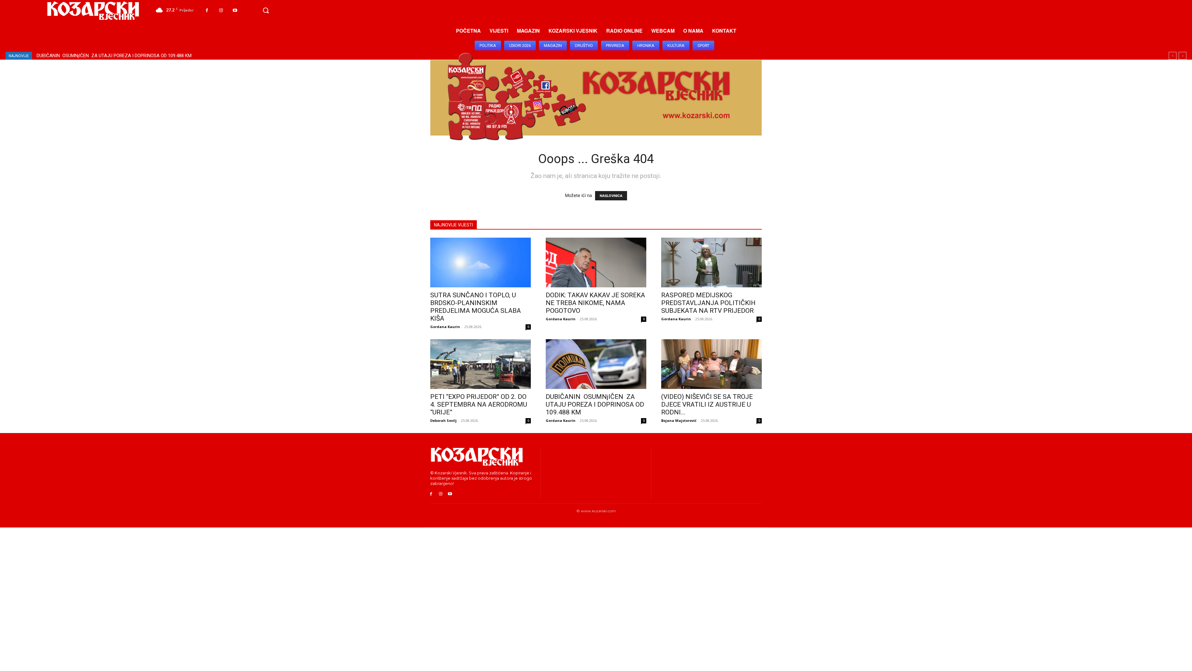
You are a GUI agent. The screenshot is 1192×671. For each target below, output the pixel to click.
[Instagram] (220, 10)
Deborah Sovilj (443, 420)
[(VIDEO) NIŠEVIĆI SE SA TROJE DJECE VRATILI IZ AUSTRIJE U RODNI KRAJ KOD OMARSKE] (711, 364)
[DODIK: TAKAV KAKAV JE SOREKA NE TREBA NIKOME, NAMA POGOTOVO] (596, 262)
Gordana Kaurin (445, 326)
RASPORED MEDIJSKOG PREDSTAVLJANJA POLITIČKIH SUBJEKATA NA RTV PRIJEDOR (708, 302)
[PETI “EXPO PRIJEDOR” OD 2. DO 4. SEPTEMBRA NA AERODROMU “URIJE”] (480, 364)
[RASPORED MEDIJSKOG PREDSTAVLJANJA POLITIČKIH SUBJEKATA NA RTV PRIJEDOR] (711, 262)
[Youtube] (234, 10)
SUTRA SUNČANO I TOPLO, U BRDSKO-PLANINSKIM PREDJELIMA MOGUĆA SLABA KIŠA (132, 55)
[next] (1182, 56)
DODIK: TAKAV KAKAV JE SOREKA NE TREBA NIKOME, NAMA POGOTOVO (595, 302)
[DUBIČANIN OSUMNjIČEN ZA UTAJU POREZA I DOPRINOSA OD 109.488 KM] (596, 364)
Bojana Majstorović (679, 420)
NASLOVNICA (611, 196)
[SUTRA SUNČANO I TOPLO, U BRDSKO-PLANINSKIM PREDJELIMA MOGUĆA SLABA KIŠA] (480, 262)
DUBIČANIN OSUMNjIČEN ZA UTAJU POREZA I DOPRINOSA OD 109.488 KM (595, 404)
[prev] (1172, 56)
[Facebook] (206, 10)
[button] (266, 11)
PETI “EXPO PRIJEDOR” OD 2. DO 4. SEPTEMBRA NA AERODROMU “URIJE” (478, 404)
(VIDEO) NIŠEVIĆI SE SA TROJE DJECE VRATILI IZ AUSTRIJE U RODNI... (707, 404)
